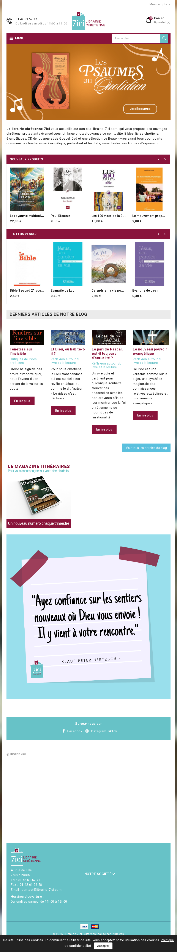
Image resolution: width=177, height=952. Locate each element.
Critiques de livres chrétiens (23, 361)
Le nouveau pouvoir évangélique (150, 351)
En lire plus (22, 401)
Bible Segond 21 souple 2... (30, 290)
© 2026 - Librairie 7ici (68, 934)
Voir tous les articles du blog (146, 448)
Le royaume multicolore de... (32, 216)
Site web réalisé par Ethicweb (104, 934)
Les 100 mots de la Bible (110, 216)
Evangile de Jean (145, 290)
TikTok (112, 731)
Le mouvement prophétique (153, 216)
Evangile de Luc (62, 290)
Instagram (98, 731)
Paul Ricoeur (60, 216)
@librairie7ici (16, 754)
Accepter (103, 945)
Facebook (74, 731)
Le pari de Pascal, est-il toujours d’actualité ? (107, 353)
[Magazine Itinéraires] (38, 495)
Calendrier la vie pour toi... (112, 290)
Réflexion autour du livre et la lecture (66, 361)
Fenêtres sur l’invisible (21, 351)
